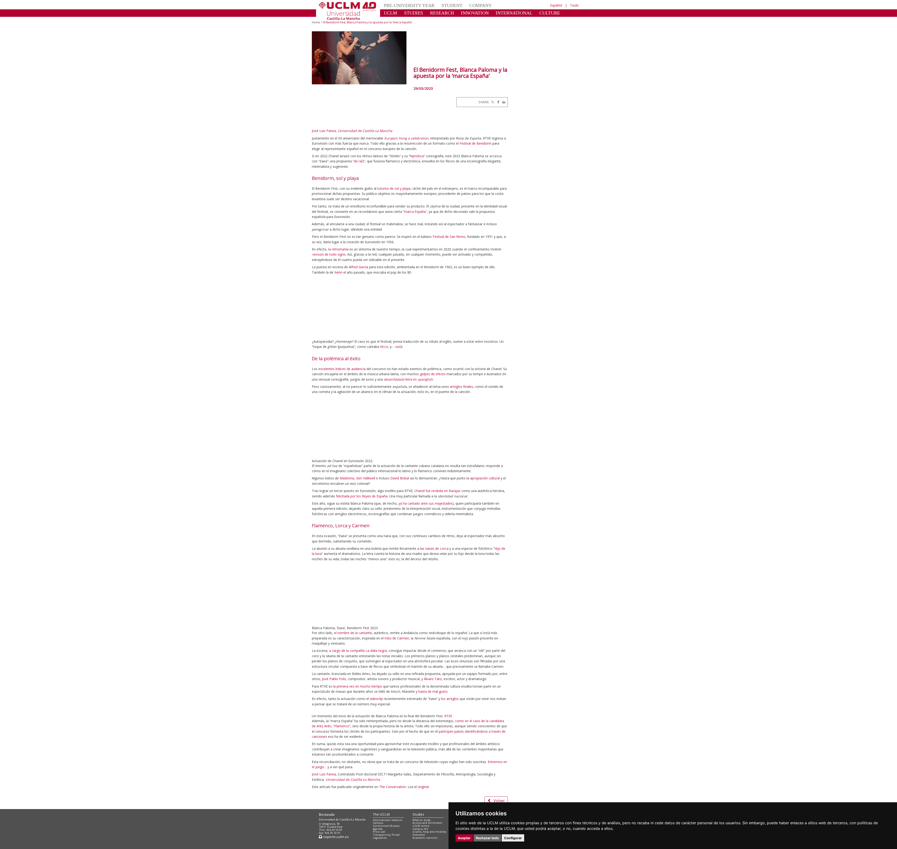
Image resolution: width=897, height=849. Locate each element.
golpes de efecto (432, 374)
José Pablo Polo (334, 679)
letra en (408, 379)
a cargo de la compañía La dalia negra (358, 650)
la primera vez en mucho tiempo (357, 686)
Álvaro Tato (433, 679)
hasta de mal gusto (433, 691)
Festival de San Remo (449, 236)
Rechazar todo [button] (487, 838)
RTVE (448, 805)
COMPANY (469, 5)
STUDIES (409, 13)
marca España (415, 211)
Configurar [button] (513, 838)
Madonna (347, 478)
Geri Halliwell (365, 478)
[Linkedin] (502, 102)
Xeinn (338, 272)
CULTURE (529, 13)
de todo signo (329, 254)
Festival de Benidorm (475, 143)
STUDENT (444, 5)
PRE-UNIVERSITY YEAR (406, 5)
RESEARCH (435, 13)
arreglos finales (461, 386)
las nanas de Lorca (434, 548)
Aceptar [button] (464, 838)
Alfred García (358, 267)
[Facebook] (497, 102)
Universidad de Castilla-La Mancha (365, 130)
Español (556, 5)
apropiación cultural (485, 478)
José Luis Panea (324, 130)
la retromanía (338, 249)
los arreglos (450, 698)
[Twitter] (492, 102)
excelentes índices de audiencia (342, 369)
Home (316, 22)
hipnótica (417, 156)
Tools (574, 5)
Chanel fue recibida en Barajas (437, 491)
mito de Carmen (396, 638)
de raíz (359, 161)
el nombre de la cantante (353, 633)
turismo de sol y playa (393, 188)
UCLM (389, 13)
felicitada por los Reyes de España (362, 496)
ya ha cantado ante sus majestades (425, 503)
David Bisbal (399, 478)
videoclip (376, 698)
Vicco (384, 346)
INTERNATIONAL (498, 13)
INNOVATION (464, 13)
